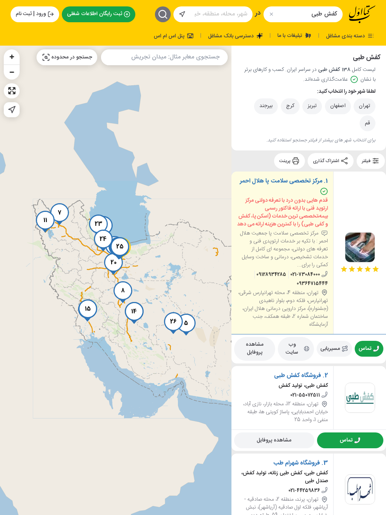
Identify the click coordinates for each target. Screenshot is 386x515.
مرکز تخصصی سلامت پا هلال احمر (281, 181)
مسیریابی (330, 348)
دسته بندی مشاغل (346, 35)
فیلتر (367, 161)
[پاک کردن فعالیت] (271, 14)
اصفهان (338, 105)
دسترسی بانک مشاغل (231, 35)
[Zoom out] (12, 72)
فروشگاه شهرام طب (296, 463)
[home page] (362, 14)
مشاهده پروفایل (254, 348)
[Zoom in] (12, 56)
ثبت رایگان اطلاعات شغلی (94, 13)
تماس (365, 348)
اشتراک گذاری (326, 161)
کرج (290, 105)
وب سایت (292, 348)
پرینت (285, 161)
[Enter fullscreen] (12, 90)
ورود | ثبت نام (31, 13)
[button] (186, 325)
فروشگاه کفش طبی (297, 375)
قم (367, 123)
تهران (364, 105)
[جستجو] (163, 14)
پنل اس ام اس (170, 35)
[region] (115, 280)
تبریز (312, 105)
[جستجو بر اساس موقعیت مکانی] (182, 14)
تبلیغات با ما (290, 35)
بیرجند (266, 105)
